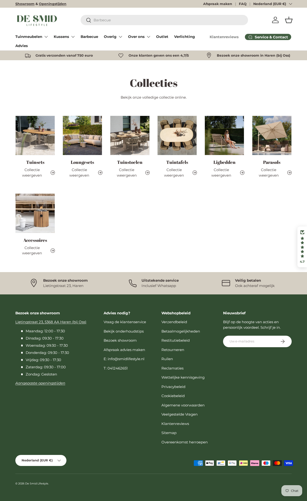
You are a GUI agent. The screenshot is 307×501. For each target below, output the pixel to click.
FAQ (243, 4)
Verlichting (184, 36)
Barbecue (89, 36)
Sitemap (169, 432)
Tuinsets (35, 162)
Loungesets (82, 162)
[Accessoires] (35, 213)
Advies (21, 45)
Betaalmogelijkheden (180, 331)
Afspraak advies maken (124, 349)
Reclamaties (172, 368)
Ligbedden (224, 162)
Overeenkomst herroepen (184, 442)
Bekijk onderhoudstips (124, 331)
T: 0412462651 (116, 368)
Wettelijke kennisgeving (183, 377)
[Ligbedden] (224, 135)
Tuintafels (177, 162)
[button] (288, 20)
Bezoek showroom (120, 340)
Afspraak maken (217, 4)
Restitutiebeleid (175, 340)
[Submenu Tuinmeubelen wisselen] (46, 37)
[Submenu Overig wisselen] (120, 37)
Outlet (162, 36)
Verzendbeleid (174, 322)
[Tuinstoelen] (129, 135)
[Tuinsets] (35, 135)
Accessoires (35, 240)
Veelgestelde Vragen (179, 414)
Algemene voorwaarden (183, 405)
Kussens (61, 36)
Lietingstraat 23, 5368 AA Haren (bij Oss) (50, 322)
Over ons (136, 36)
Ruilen (167, 359)
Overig (110, 36)
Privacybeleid (173, 386)
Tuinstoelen (129, 162)
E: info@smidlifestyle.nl (124, 359)
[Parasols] (271, 135)
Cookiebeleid (173, 396)
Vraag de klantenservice (125, 322)
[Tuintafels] (177, 135)
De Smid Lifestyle (36, 483)
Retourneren (172, 349)
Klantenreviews (224, 37)
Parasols (271, 162)
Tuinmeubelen (28, 36)
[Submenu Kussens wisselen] (73, 37)
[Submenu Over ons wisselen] (148, 37)
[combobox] (164, 20)
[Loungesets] (82, 135)
